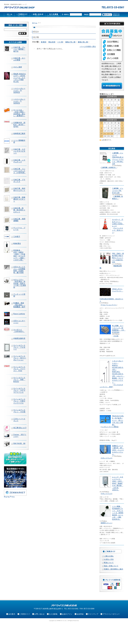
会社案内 (11, 614)
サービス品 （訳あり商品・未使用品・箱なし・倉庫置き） (19, 113)
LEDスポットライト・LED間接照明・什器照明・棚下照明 (19, 270)
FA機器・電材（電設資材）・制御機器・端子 (19, 305)
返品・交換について (111, 566)
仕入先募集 (53, 614)
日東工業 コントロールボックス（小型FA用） (19, 171)
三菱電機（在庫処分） (109, 167)
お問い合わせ (39, 614)
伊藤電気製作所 (19, 338)
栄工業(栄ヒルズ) (19, 428)
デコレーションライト (109, 305)
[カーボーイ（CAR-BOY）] (7, 329)
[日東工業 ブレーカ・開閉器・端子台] (7, 49)
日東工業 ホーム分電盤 (19, 59)
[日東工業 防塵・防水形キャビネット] (7, 209)
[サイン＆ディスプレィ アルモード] (7, 347)
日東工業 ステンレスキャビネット (19, 151)
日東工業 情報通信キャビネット (19, 199)
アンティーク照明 (19, 295)
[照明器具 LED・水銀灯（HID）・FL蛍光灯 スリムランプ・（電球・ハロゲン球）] (7, 251)
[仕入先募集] (53, 14)
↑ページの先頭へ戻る (88, 46)
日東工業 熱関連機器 (19, 220)
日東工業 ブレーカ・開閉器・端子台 (19, 49)
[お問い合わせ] (37, 14)
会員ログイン (67, 614)
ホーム (34, 23)
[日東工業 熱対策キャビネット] (7, 189)
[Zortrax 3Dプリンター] (7, 436)
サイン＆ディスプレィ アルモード (19, 347)
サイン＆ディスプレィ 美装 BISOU (19, 379)
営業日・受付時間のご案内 (113, 569)
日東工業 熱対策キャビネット (19, 189)
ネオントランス (106, 458)
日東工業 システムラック (19, 161)
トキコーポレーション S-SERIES (19, 90)
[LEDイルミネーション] (7, 322)
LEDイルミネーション (19, 322)
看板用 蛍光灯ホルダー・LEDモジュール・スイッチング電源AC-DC (19, 77)
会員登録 (80, 614)
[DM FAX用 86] (7, 444)
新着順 (43, 42)
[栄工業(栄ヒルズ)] (7, 429)
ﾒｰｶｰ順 (60, 42)
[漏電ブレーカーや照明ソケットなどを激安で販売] (19, 8)
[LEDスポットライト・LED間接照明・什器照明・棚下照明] (7, 267)
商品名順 (51, 42)
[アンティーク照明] (7, 295)
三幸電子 (16, 237)
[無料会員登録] (112, 88)
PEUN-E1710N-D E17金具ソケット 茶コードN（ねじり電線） (118, 420)
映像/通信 (17, 243)
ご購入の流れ (109, 556)
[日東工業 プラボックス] (7, 181)
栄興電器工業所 (19, 133)
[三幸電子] (7, 237)
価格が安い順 (70, 42)
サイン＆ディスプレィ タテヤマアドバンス (19, 390)
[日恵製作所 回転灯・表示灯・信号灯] (7, 122)
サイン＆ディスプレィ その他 (19, 411)
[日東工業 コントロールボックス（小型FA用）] (7, 170)
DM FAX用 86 (19, 443)
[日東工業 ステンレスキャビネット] (7, 150)
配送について (109, 562)
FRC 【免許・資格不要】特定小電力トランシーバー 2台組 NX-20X (118, 258)
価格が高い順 (83, 42)
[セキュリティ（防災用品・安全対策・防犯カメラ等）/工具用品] (7, 281)
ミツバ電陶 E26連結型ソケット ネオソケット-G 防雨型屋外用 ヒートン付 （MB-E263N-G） (117, 513)
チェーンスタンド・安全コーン (117, 230)
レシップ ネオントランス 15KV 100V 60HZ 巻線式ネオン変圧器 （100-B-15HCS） (117, 483)
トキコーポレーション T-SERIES (19, 101)
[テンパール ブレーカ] (7, 229)
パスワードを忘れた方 (116, 14)
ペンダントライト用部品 (109, 427)
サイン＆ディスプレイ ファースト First (19, 369)
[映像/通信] (7, 244)
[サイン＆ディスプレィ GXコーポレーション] (7, 356)
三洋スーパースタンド (19, 420)
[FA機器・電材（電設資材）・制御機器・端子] (7, 303)
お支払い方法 (109, 559)
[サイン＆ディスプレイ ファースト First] (7, 366)
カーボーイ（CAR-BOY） (19, 330)
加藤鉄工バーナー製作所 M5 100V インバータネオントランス (118, 450)
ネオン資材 (17, 67)
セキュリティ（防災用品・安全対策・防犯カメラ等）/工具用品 (19, 283)
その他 (116, 336)
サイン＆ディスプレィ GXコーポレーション (19, 358)
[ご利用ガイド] (22, 14)
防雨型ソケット (106, 523)
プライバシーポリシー (111, 614)
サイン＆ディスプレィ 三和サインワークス (19, 401)
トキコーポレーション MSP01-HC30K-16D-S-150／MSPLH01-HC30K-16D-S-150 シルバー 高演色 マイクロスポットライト (118, 371)
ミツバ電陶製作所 (19, 141)
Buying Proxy (9, 497)
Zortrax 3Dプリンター (19, 435)
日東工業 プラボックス (19, 180)
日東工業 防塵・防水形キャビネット (19, 210)
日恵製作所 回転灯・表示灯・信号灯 (19, 124)
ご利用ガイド (25, 614)
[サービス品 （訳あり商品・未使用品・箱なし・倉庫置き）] (7, 110)
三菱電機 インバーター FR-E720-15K (117, 190)
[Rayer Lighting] (7, 314)
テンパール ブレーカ (19, 229)
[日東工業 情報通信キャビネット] (7, 198)
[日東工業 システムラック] (7, 161)
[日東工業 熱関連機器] (7, 220)
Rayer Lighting (19, 314)
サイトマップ (93, 614)
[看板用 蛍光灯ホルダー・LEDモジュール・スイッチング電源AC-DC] (7, 76)
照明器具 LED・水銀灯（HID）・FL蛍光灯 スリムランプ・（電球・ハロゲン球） (19, 255)
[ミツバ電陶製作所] (7, 141)
